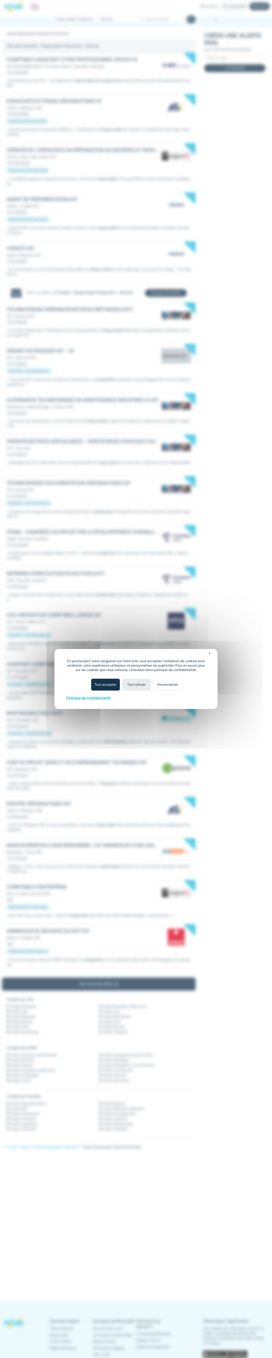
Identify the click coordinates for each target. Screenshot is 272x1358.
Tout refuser (136, 684)
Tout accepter (105, 684)
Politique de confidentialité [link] (88, 698)
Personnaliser (167, 684)
